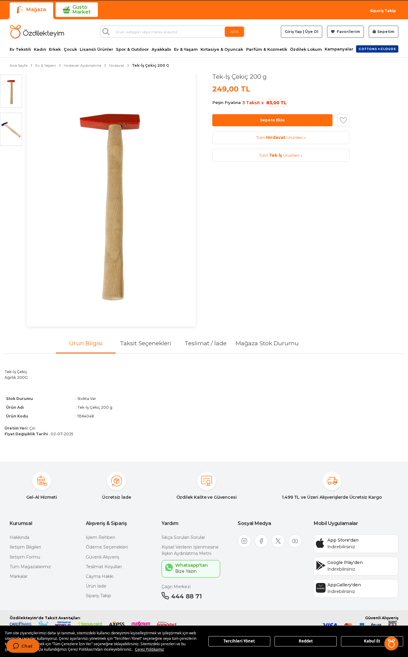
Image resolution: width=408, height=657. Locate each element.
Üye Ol (311, 31)
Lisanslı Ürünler (96, 49)
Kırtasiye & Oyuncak (222, 49)
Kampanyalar (339, 49)
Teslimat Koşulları (104, 566)
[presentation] (204, 402)
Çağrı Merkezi (176, 586)
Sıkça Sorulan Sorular (183, 537)
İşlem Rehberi (100, 537)
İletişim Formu (25, 557)
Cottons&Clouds (377, 47)
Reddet (306, 641)
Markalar (18, 576)
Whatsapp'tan (191, 565)
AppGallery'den (344, 585)
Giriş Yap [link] (293, 31)
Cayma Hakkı (100, 576)
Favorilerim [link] (348, 31)
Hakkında (19, 537)
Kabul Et (372, 641)
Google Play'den (345, 562)
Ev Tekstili (20, 49)
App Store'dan (342, 540)
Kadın (40, 49)
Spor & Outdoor (132, 49)
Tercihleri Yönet (239, 641)
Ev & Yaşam (186, 49)
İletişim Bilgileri (25, 547)
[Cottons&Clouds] (377, 49)
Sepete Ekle (272, 120)
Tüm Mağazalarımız (30, 566)
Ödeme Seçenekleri (107, 547)
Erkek (55, 49)
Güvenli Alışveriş (102, 557)
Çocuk (70, 49)
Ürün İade (96, 586)
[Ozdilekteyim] (37, 31)
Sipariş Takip (383, 10)
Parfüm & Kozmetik (266, 49)
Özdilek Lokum (306, 49)
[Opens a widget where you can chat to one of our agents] (23, 646)
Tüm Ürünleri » (281, 137)
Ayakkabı (161, 49)
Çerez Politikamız (149, 649)
